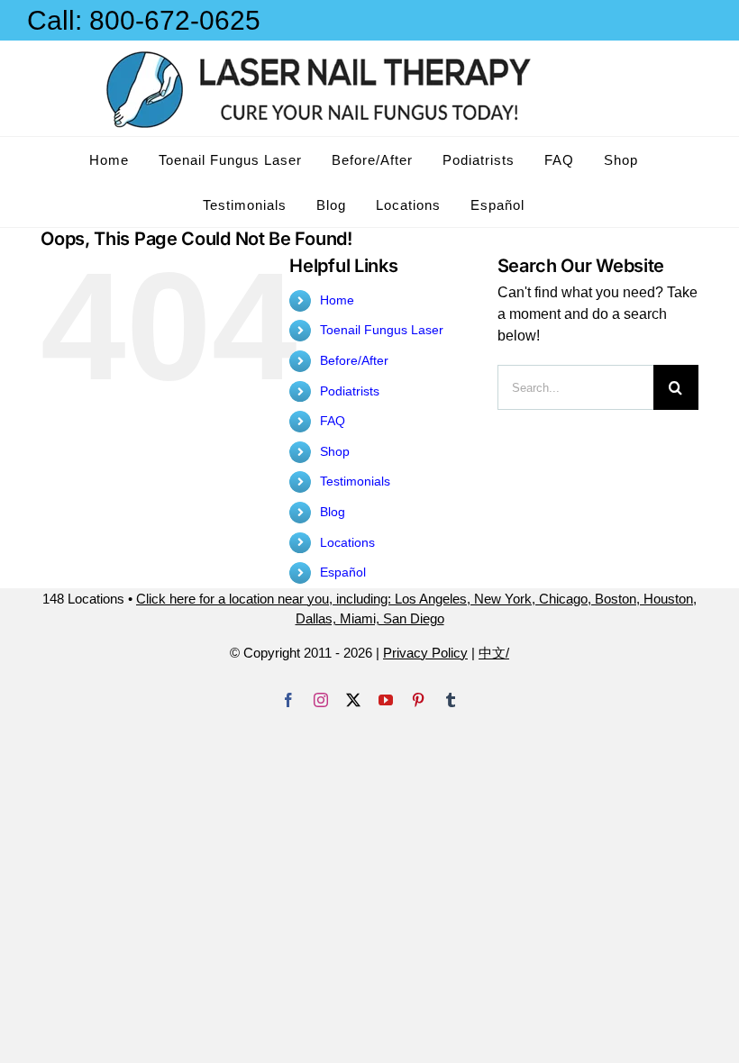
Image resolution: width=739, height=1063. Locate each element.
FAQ (332, 420)
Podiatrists (349, 391)
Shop (335, 451)
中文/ (494, 652)
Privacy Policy (425, 652)
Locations (347, 542)
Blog (332, 511)
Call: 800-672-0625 (143, 20)
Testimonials (355, 481)
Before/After (354, 360)
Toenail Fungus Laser (381, 330)
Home (337, 300)
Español (343, 572)
